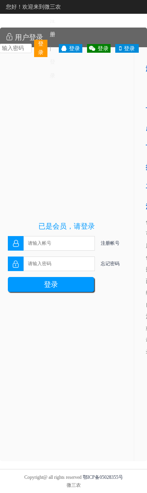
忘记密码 (110, 263)
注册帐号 (110, 243)
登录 (41, 48)
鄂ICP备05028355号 (103, 477)
